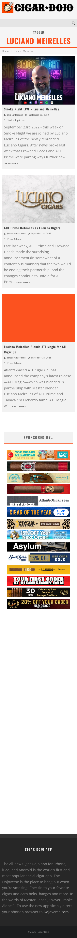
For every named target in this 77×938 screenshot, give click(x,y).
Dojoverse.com (56, 911)
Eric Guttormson (15, 114)
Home (5, 51)
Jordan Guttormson (16, 233)
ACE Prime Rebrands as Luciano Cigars (32, 228)
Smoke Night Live (16, 120)
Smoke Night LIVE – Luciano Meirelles (31, 109)
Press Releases (15, 239)
